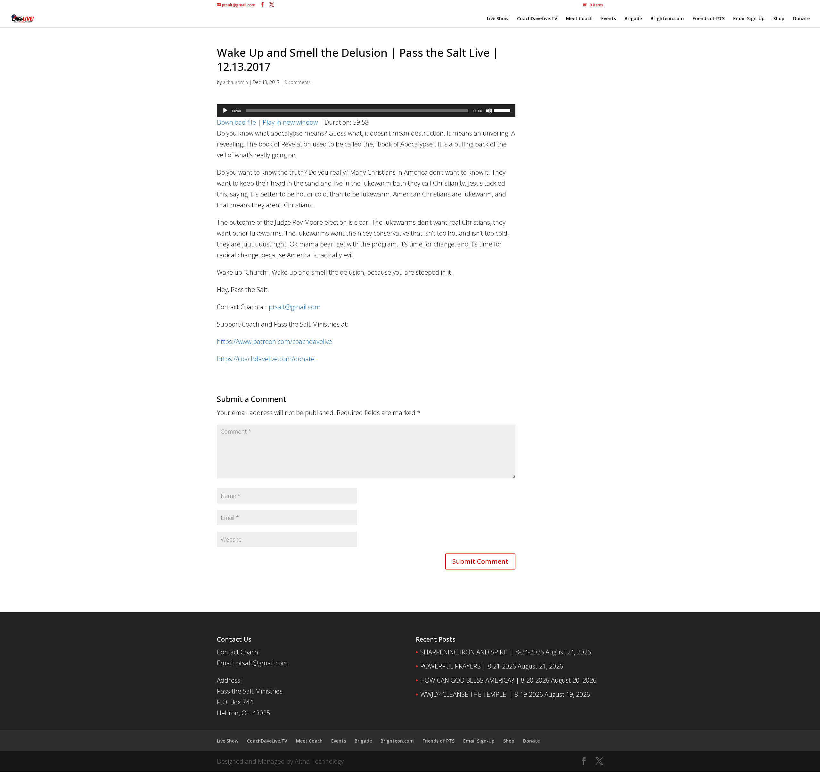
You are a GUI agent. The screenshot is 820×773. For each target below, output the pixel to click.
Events (608, 18)
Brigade (633, 18)
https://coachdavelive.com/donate (266, 358)
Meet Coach (579, 18)
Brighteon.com (667, 18)
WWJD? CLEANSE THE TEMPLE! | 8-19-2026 (481, 694)
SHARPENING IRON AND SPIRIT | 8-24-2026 (482, 652)
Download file (236, 122)
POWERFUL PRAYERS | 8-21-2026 (468, 666)
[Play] (225, 110)
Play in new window (290, 122)
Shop (778, 18)
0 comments (297, 82)
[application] (366, 110)
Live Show (497, 18)
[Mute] (489, 110)
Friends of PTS (709, 18)
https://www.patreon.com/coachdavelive (274, 341)
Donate (801, 18)
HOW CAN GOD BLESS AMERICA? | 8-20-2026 (484, 680)
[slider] (503, 110)
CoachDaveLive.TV (537, 18)
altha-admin (235, 82)
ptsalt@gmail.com (295, 307)
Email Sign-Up (749, 18)
